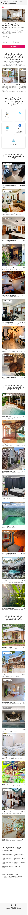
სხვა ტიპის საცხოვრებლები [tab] (7, 850)
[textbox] (7, 42)
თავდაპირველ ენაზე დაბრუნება (9, 3)
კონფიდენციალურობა (11, 908)
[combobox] (13, 38)
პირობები (19, 908)
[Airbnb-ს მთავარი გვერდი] (3, 7)
